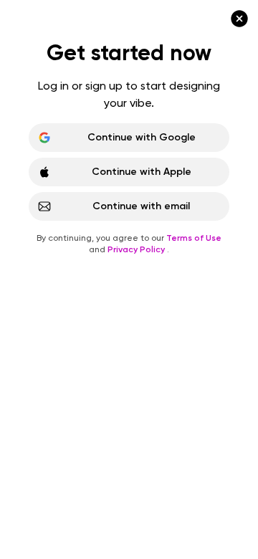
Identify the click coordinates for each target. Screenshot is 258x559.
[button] (129, 279)
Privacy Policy (137, 249)
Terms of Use (193, 238)
